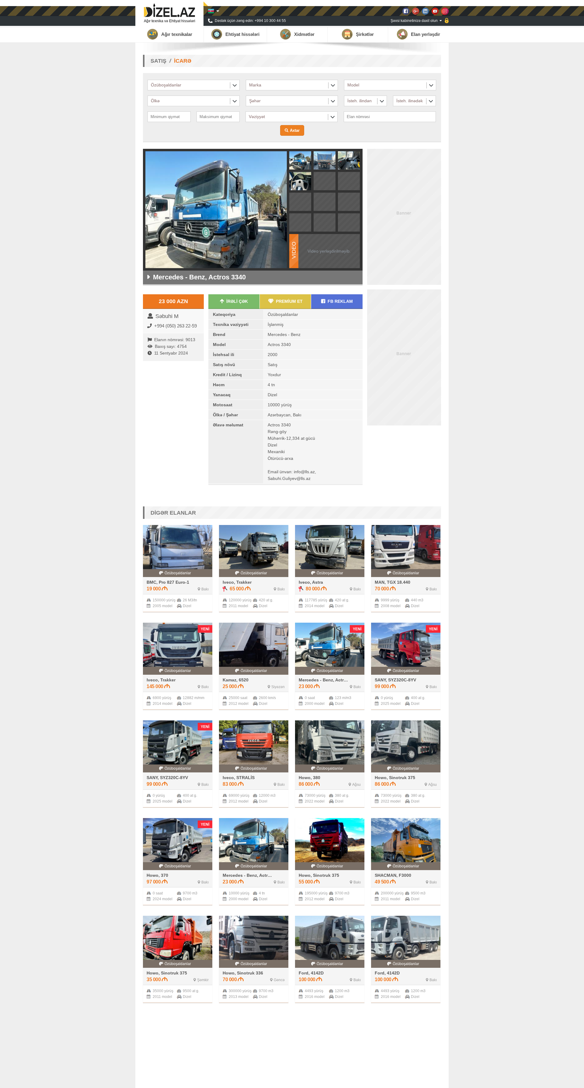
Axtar (295, 130)
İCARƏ (182, 61)
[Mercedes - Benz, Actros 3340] (300, 168)
